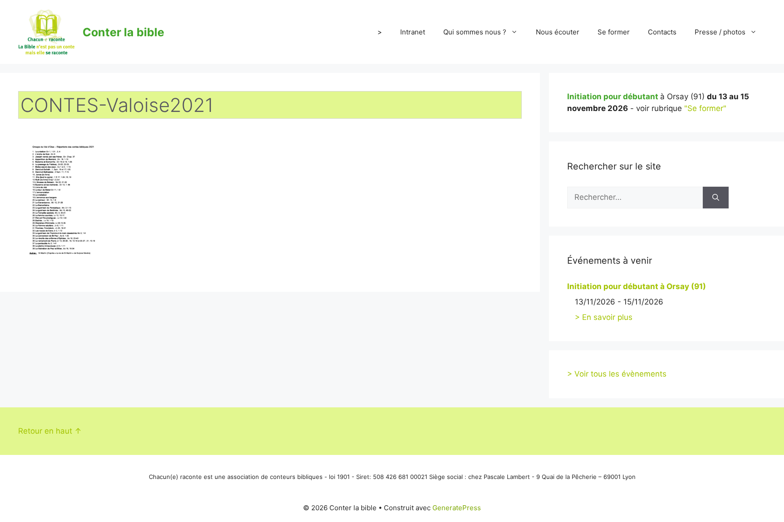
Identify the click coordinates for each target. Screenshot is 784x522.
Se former (614, 32)
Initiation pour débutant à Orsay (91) (636, 286)
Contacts (662, 32)
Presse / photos (720, 32)
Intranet (412, 32)
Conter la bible (123, 32)
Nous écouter (557, 32)
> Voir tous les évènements (616, 373)
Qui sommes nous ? (474, 32)
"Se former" (705, 108)
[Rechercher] (716, 197)
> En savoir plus (603, 317)
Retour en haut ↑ (50, 430)
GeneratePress (456, 507)
